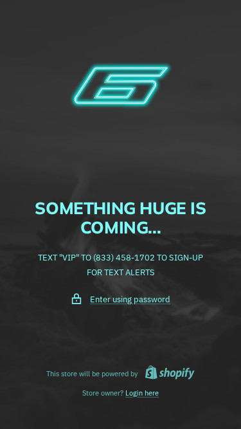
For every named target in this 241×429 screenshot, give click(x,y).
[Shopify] (166, 374)
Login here (142, 392)
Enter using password (130, 299)
